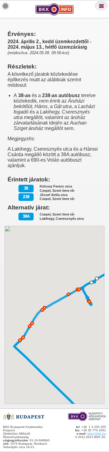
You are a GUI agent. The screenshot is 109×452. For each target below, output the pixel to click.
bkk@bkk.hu (97, 433)
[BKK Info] (5, 6)
